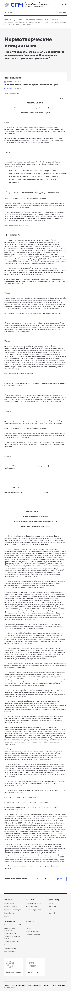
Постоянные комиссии (11, 906)
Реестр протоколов (10, 951)
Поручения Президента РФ (12, 925)
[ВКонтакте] (37, 879)
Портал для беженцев (33, 935)
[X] (41, 879)
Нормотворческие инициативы (37, 20)
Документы (17, 20)
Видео (50, 910)
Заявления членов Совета (12, 941)
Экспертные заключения (11, 945)
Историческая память (32, 931)
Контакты (7, 916)
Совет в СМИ (51, 913)
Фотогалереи (52, 906)
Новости (50, 903)
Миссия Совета (9, 913)
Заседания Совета (32, 906)
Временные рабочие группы (12, 910)
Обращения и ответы (10, 948)
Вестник (28, 928)
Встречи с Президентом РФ (34, 903)
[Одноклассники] (45, 879)
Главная (7, 20)
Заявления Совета (10, 933)
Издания (28, 925)
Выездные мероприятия (33, 910)
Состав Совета (9, 903)
